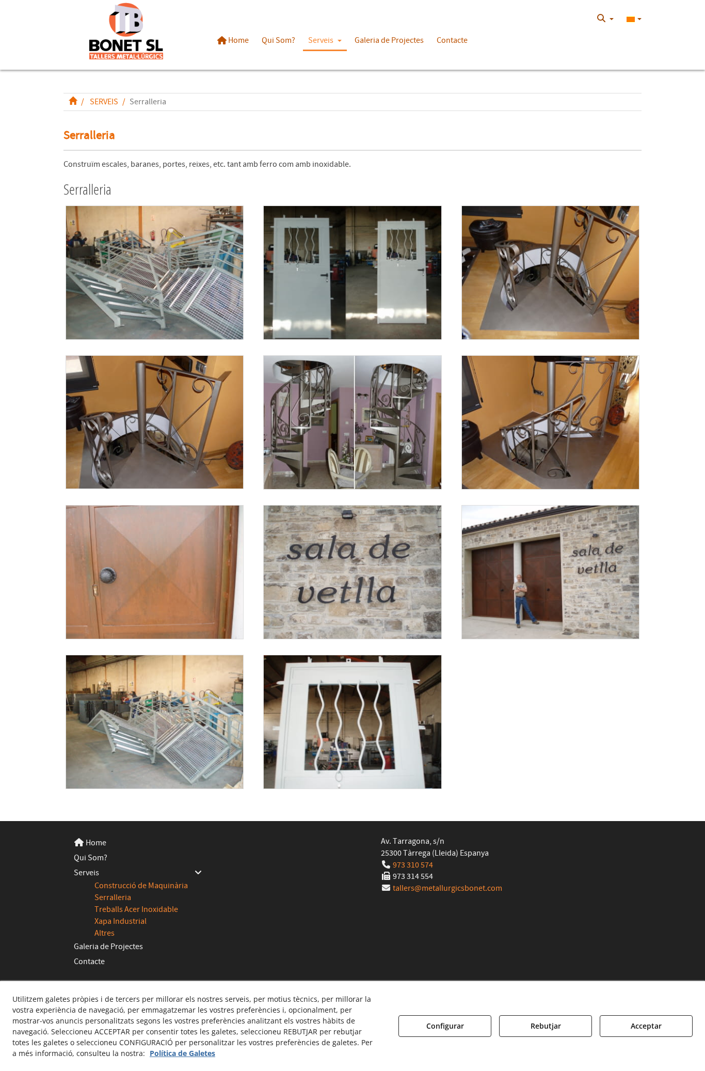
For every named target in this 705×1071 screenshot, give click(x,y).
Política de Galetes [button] (182, 1053)
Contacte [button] (89, 961)
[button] (126, 31)
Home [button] (95, 843)
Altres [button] (104, 933)
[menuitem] (605, 18)
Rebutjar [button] (546, 1026)
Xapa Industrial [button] (120, 921)
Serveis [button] (86, 873)
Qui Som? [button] (90, 858)
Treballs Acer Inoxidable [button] (136, 909)
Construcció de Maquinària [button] (141, 885)
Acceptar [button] (646, 1026)
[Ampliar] (155, 273)
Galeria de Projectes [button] (108, 946)
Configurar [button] (445, 1026)
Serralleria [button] (112, 897)
